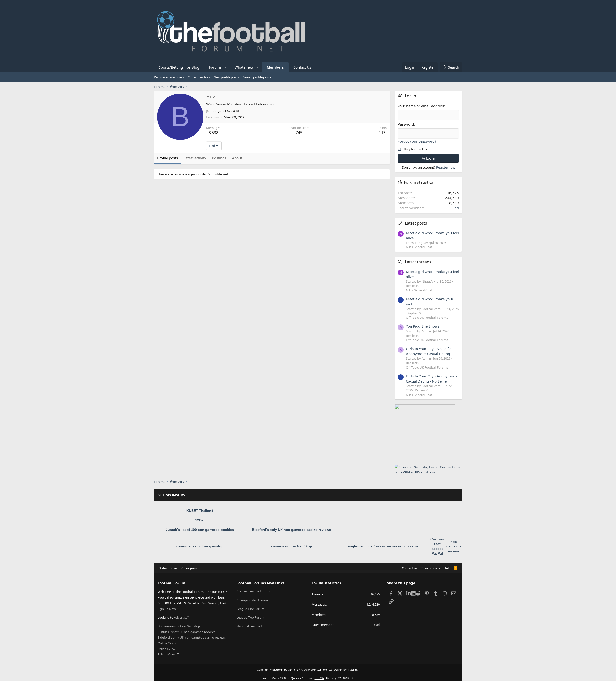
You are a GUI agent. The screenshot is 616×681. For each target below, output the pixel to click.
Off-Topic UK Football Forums (427, 317)
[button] (226, 67)
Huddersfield (265, 104)
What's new (244, 67)
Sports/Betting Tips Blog (179, 67)
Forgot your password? (417, 141)
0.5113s (319, 678)
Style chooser (168, 568)
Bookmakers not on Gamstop (179, 626)
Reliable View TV (169, 654)
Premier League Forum (253, 591)
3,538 (213, 132)
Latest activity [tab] (195, 158)
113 (382, 132)
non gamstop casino (453, 546)
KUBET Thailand (199, 510)
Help (447, 568)
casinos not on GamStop (291, 546)
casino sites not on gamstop (200, 546)
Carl (455, 207)
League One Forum (250, 609)
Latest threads (418, 262)
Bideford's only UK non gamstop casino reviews (291, 530)
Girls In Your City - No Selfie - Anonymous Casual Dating (430, 351)
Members (275, 67)
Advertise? (181, 617)
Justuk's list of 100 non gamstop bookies (200, 530)
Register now (445, 167)
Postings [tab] (219, 158)
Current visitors (199, 77)
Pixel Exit (353, 669)
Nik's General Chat (419, 247)
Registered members (169, 77)
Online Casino (167, 643)
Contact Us (302, 67)
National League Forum (253, 626)
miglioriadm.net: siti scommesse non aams (383, 546)
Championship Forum (252, 600)
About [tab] (237, 158)
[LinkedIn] (409, 593)
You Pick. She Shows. (423, 326)
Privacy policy (430, 568)
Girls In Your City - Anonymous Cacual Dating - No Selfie (431, 378)
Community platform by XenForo (295, 669)
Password (406, 124)
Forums (215, 67)
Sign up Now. (167, 609)
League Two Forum (250, 617)
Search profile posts (257, 77)
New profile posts (226, 77)
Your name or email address (421, 106)
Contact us (409, 568)
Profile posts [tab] (167, 158)
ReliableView (166, 649)
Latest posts (416, 223)
